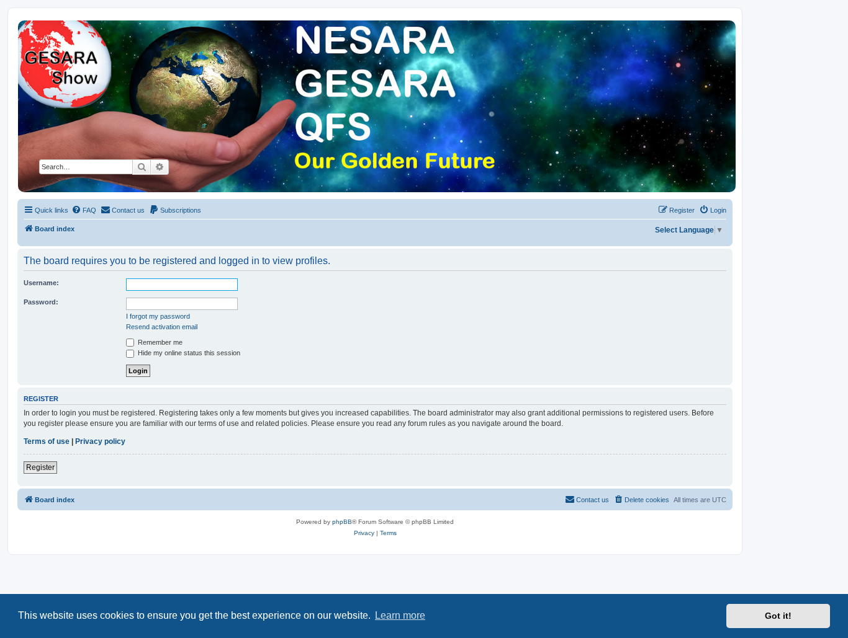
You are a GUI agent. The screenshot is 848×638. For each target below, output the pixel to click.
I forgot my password (158, 316)
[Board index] (376, 106)
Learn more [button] (400, 615)
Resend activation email (161, 326)
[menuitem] (83, 210)
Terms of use (47, 441)
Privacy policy (100, 441)
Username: (41, 282)
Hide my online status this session (188, 353)
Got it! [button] (778, 616)
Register (40, 467)
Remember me (159, 342)
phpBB (342, 521)
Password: (41, 302)
